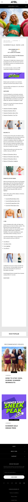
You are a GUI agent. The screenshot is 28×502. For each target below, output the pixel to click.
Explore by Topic (13, 6)
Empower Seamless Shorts (10, 110)
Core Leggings (7, 246)
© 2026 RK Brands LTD (14, 489)
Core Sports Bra (7, 243)
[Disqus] (14, 302)
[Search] (26, 2)
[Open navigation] (2, 2)
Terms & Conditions (14, 492)
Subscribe (14, 477)
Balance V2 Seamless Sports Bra (11, 156)
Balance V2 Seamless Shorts (10, 154)
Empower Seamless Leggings (10, 108)
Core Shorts (6, 241)
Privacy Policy (14, 496)
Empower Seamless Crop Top (10, 115)
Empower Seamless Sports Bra (11, 113)
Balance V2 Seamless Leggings (11, 161)
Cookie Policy (14, 500)
